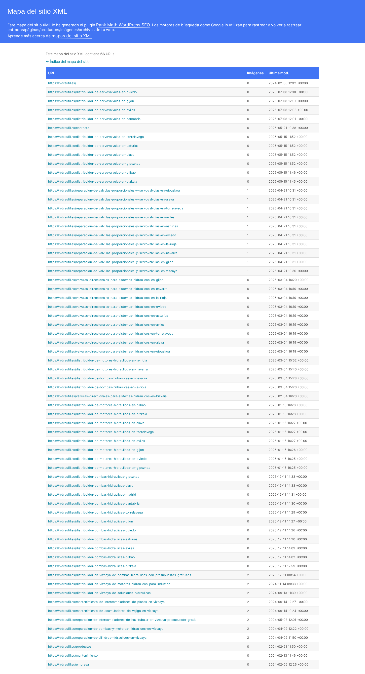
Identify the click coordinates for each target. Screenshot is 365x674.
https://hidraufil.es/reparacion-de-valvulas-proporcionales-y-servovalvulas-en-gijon (110, 262)
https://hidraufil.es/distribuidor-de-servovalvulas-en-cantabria (94, 119)
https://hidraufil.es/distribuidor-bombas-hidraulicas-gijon (90, 521)
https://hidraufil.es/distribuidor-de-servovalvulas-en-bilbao (92, 172)
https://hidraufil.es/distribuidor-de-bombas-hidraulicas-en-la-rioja (97, 387)
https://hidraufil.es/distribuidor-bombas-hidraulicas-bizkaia (92, 566)
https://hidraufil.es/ (62, 83)
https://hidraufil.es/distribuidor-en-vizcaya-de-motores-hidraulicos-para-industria (109, 584)
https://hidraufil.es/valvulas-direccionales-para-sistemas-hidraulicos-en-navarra (107, 289)
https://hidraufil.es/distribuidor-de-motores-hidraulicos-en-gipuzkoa (99, 468)
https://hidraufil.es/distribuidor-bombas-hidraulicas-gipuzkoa (93, 476)
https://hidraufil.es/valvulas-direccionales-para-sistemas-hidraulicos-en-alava (106, 342)
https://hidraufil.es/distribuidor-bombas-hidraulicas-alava (90, 485)
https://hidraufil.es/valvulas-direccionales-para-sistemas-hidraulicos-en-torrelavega (110, 333)
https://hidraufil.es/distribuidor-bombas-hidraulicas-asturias (93, 539)
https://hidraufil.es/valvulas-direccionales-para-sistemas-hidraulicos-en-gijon (105, 280)
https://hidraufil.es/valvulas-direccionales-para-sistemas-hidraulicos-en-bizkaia (107, 396)
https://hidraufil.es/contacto (68, 128)
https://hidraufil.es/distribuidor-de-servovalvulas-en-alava (91, 155)
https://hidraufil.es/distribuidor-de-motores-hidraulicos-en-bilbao (97, 405)
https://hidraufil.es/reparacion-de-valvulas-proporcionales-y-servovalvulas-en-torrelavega (115, 208)
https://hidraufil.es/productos (70, 646)
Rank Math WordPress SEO (123, 24)
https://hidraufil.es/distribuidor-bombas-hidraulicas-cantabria (94, 503)
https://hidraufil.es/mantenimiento (73, 655)
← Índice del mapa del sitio (67, 61)
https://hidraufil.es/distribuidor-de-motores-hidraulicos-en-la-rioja (97, 360)
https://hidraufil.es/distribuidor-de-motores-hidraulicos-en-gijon (96, 450)
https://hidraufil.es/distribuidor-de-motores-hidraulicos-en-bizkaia (97, 414)
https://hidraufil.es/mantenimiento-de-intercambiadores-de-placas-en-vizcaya (106, 602)
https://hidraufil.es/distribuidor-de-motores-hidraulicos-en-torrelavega (101, 432)
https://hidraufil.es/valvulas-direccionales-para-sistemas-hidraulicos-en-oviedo (107, 307)
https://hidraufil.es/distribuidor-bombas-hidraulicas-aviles (91, 548)
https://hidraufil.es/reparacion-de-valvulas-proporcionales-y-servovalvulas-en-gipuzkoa (114, 190)
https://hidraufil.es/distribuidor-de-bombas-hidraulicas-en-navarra (97, 378)
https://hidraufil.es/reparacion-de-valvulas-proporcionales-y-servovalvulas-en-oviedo (112, 235)
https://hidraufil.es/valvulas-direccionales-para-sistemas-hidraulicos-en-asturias (108, 315)
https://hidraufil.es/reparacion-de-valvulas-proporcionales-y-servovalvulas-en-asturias (113, 226)
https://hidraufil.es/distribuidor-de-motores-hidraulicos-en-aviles (96, 441)
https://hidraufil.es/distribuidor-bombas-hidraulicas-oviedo (92, 530)
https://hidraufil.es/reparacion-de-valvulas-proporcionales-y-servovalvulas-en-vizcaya (112, 271)
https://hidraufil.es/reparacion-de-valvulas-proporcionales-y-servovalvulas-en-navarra (112, 253)
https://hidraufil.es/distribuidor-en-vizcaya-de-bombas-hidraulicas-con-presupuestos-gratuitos (119, 575)
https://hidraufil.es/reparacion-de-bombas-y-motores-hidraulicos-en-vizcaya (105, 629)
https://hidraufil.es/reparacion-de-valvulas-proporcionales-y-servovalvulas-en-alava (111, 199)
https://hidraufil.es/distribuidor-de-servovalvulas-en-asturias (93, 146)
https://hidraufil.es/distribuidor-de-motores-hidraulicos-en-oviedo (97, 459)
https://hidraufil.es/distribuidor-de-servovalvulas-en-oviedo (92, 92)
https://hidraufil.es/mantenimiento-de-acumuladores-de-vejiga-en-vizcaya (103, 611)
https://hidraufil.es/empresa (68, 664)
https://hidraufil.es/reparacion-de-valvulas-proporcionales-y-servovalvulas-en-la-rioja (112, 244)
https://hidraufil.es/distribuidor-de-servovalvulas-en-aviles (91, 110)
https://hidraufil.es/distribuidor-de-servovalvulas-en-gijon (91, 101)
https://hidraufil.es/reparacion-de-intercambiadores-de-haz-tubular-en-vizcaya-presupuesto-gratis (122, 620)
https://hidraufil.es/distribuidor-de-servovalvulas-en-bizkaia (92, 181)
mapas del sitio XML (72, 35)
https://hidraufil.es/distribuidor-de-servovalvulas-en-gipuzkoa (94, 163)
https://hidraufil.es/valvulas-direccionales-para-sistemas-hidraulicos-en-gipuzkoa (109, 351)
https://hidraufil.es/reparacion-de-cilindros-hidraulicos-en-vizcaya (97, 637)
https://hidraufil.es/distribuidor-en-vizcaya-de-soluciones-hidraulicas (99, 593)
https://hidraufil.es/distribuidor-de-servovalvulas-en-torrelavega (96, 137)
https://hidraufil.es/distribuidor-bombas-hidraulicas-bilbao (91, 557)
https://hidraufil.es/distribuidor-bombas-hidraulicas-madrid (92, 494)
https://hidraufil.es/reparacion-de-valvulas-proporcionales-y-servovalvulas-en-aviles (111, 217)
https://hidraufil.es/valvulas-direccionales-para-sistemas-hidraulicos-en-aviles (106, 324)
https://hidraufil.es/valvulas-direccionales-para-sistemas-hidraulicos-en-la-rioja (107, 298)
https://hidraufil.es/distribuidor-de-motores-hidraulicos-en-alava (96, 423)
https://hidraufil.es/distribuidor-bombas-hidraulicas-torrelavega (95, 512)
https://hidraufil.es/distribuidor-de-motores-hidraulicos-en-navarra (98, 369)
